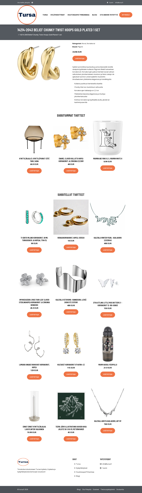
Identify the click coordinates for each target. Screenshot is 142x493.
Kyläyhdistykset (58, 15)
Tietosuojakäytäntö (108, 489)
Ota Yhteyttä (86, 489)
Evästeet (96, 489)
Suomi (111, 2)
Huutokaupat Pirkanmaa (78, 15)
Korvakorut (91, 43)
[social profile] (32, 2)
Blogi (94, 15)
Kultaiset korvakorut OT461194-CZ (71, 364)
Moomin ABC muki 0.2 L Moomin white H (107, 158)
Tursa (45, 15)
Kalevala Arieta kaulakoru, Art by (107, 421)
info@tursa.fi (119, 2)
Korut (84, 43)
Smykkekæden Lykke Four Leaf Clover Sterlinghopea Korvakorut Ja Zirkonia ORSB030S (34, 302)
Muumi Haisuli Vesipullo (107, 364)
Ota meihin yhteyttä (109, 15)
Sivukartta (120, 489)
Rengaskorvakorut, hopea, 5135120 (71, 237)
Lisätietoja (79, 58)
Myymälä (126, 15)
